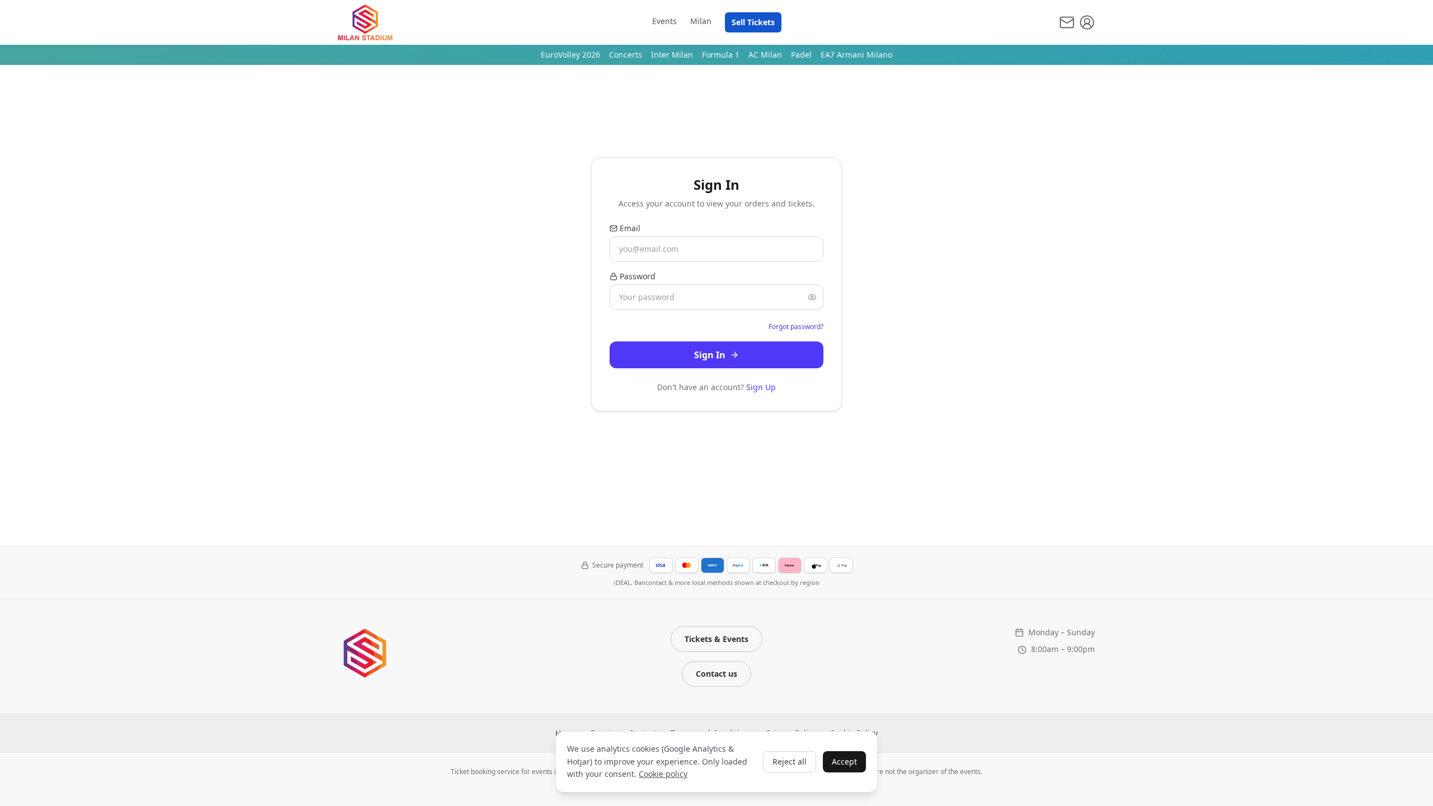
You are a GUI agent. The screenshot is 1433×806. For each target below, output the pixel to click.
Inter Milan (672, 54)
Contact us (716, 673)
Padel (801, 54)
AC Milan (765, 54)
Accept (844, 761)
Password (637, 276)
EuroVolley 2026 (570, 54)
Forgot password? (796, 326)
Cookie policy (663, 773)
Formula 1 (720, 54)
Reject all (789, 761)
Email (630, 228)
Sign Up (761, 387)
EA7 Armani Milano (856, 54)
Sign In (709, 355)
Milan (700, 21)
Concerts (625, 54)
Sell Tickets (753, 22)
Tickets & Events (716, 639)
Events (664, 21)
